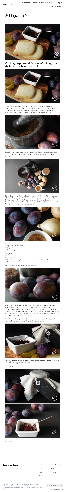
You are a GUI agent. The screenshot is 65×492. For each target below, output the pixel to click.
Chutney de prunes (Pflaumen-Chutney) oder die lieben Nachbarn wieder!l (31, 65)
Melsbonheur (8, 4)
